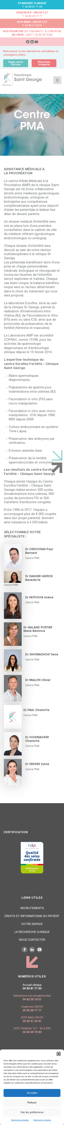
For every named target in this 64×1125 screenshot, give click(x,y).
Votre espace (32, 924)
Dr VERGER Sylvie (37, 764)
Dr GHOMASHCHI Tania (41, 654)
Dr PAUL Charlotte (36, 710)
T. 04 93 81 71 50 (32, 7)
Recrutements (32, 908)
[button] (58, 1054)
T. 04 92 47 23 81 (32, 25)
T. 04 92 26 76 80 (32, 35)
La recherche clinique (32, 932)
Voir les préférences (32, 1112)
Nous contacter (32, 940)
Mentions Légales (20, 1120)
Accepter (32, 1092)
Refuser (32, 1102)
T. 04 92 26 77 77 (32, 16)
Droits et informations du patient (32, 916)
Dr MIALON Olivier (38, 680)
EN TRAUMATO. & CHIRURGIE (32, 31)
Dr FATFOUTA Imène (39, 597)
